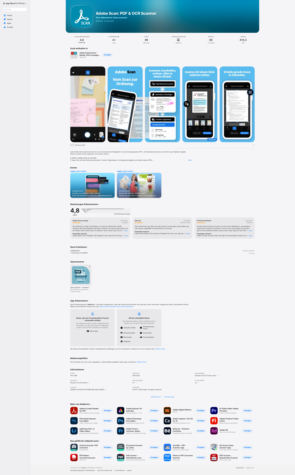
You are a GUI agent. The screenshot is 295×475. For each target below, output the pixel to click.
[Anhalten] (95, 139)
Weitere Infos (160, 349)
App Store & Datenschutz (104, 470)
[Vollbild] (102, 139)
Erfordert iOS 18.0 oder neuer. (206, 375)
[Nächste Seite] (257, 104)
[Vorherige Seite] (68, 104)
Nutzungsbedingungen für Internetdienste (82, 470)
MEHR (126, 231)
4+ (133, 383)
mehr (190, 160)
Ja (195, 383)
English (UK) (250, 467)
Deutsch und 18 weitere (79, 383)
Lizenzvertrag (169, 397)
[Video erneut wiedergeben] (73, 139)
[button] (15, 15)
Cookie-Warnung (119, 470)
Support (129, 470)
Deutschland (240, 467)
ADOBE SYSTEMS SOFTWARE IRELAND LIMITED (87, 389)
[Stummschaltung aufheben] (99, 139)
